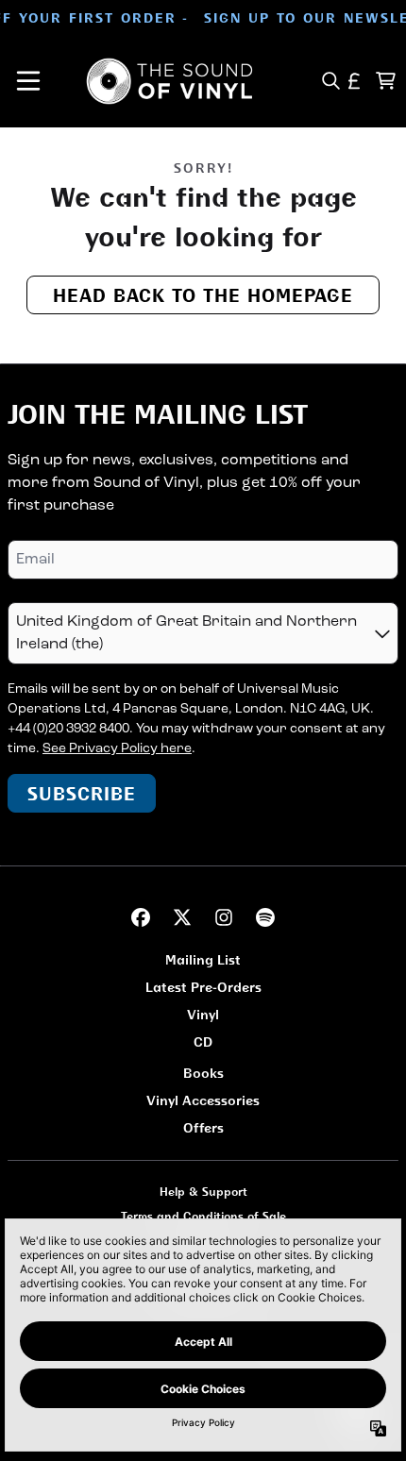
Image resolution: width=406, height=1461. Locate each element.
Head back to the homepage (203, 295)
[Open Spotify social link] (265, 917)
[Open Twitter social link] (182, 917)
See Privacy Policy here (117, 749)
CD (203, 1041)
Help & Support (203, 1191)
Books (203, 1073)
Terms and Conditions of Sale (203, 1216)
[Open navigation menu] (28, 81)
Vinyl (203, 1014)
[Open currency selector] (354, 81)
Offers (203, 1127)
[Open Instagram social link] (224, 917)
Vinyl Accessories (203, 1100)
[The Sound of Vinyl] (170, 81)
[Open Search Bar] (330, 81)
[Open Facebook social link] (140, 917)
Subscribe (81, 793)
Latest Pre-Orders (203, 987)
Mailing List (203, 959)
